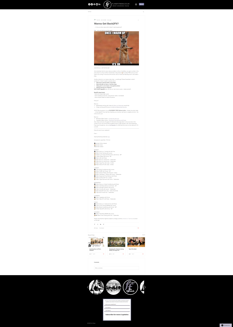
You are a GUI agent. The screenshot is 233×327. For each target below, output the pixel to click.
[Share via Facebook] (94, 224)
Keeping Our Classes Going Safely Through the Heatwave (116, 249)
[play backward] (87, 287)
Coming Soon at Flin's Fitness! (95, 249)
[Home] (136, 4)
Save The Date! (133, 249)
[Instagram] (89, 4)
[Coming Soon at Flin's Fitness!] (97, 242)
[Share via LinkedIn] (100, 224)
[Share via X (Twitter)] (97, 224)
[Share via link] (103, 224)
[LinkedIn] (99, 4)
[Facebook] (94, 4)
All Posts (89, 11)
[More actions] (138, 20)
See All (143, 234)
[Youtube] (97, 4)
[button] (141, 4)
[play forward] (145, 287)
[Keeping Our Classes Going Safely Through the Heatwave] (116, 242)
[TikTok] (92, 4)
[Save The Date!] (136, 242)
